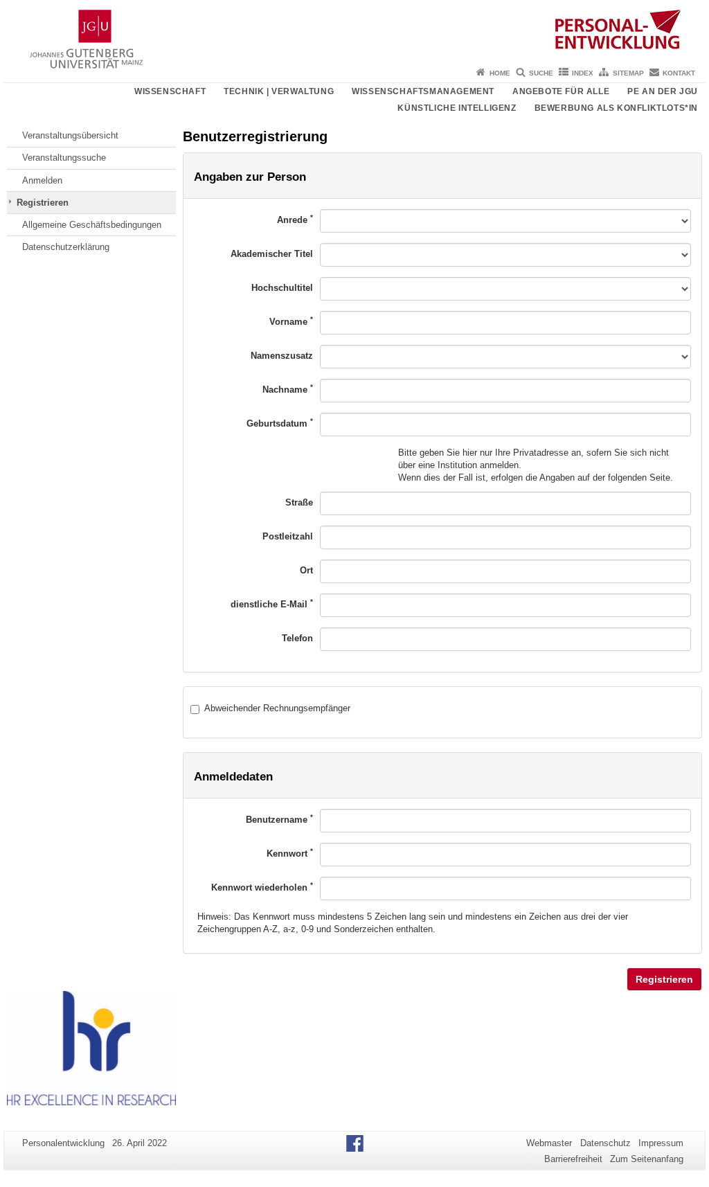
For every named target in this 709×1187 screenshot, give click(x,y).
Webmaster (549, 1143)
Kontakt (679, 73)
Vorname (291, 321)
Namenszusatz (282, 355)
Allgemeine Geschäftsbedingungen (91, 225)
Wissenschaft (170, 91)
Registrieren (43, 202)
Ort (306, 570)
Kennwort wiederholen (262, 887)
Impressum (660, 1143)
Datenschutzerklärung (65, 247)
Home (500, 73)
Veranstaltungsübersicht (70, 135)
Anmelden (42, 180)
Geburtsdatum (279, 423)
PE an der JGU (662, 91)
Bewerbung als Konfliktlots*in (616, 108)
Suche (541, 73)
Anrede (295, 219)
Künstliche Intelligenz (456, 108)
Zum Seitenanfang (646, 1159)
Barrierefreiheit (573, 1159)
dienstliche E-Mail (272, 603)
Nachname (287, 389)
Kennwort (290, 853)
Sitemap (628, 73)
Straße (299, 502)
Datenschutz (605, 1143)
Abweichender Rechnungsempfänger (277, 708)
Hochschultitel (282, 288)
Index (582, 73)
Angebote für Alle (560, 91)
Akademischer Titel (272, 254)
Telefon (297, 638)
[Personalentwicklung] (354, 31)
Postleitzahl (287, 536)
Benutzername (279, 819)
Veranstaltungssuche (64, 157)
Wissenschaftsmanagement (423, 91)
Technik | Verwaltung (279, 91)
